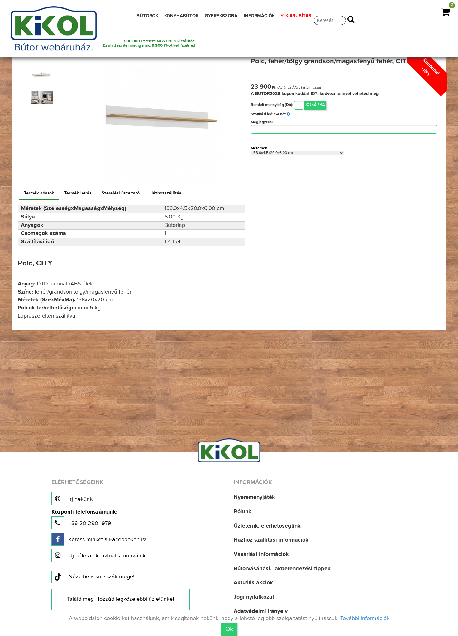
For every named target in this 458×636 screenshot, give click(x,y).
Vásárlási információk (261, 554)
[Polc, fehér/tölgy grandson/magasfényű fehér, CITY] (41, 75)
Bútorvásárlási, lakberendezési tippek (282, 568)
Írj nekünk (80, 499)
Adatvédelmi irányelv (261, 611)
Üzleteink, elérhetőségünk (267, 526)
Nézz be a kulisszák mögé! (101, 577)
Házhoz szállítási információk (271, 540)
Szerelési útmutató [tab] (121, 193)
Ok (229, 629)
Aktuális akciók (253, 583)
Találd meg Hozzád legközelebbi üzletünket (120, 599)
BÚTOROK (147, 15)
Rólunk (242, 511)
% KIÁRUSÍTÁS (296, 15)
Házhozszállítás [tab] (165, 193)
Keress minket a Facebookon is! (106, 540)
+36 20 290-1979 (84, 517)
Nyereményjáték (254, 497)
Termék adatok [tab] (39, 193)
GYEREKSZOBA (221, 15)
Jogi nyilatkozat (254, 597)
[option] (43, 75)
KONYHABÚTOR (181, 15)
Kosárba (315, 105)
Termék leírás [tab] (78, 193)
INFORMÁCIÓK (259, 15)
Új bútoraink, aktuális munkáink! (107, 556)
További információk (364, 618)
